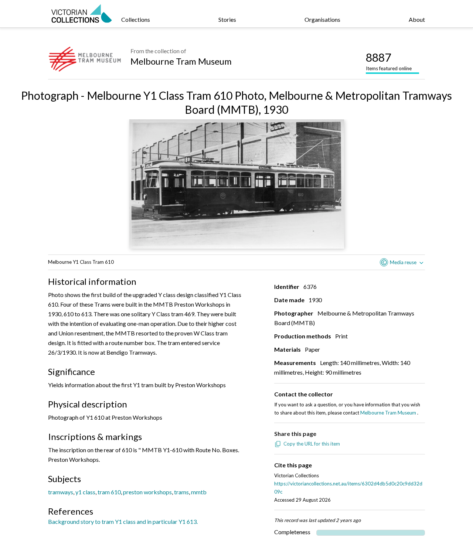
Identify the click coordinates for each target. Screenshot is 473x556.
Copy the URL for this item (311, 444)
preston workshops (147, 491)
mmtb (199, 491)
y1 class (85, 491)
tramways (60, 491)
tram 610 (109, 491)
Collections (135, 19)
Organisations (322, 19)
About (417, 19)
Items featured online (389, 61)
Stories (227, 19)
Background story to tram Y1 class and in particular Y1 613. (123, 521)
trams (181, 491)
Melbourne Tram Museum (181, 61)
